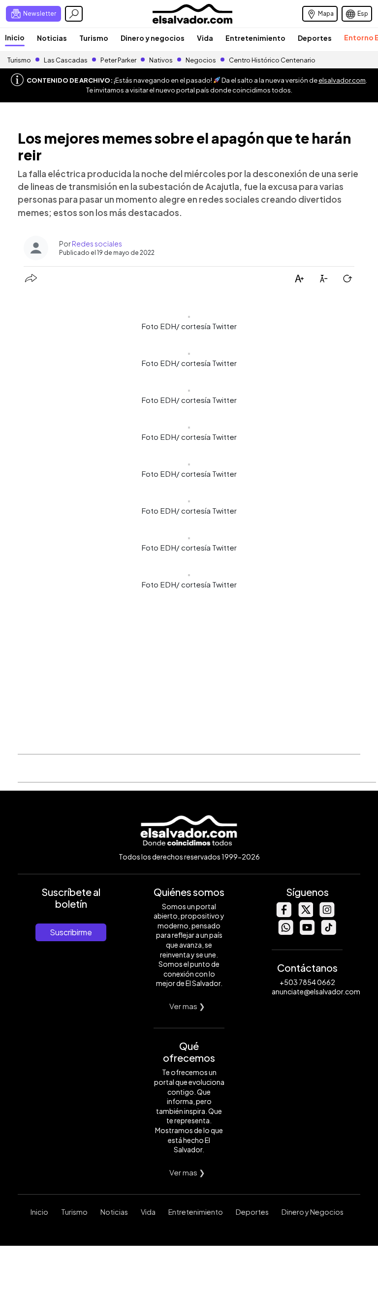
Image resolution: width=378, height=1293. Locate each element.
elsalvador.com (342, 80)
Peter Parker (118, 60)
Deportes (315, 37)
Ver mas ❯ (187, 1006)
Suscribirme (71, 932)
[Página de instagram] (327, 914)
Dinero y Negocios (313, 1211)
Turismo (93, 37)
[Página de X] (305, 914)
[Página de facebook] (283, 914)
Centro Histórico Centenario (272, 60)
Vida (205, 37)
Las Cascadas (66, 60)
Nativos (161, 60)
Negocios (201, 60)
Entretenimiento (255, 37)
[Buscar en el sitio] (74, 14)
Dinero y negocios (153, 37)
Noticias (52, 37)
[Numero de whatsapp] (285, 932)
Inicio (15, 37)
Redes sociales (97, 243)
